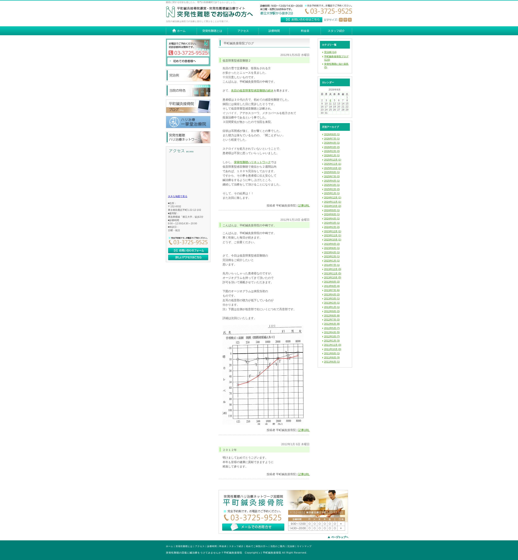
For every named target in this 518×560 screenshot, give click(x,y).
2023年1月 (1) (332, 260)
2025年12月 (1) (332, 159)
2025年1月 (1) (332, 193)
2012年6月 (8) (332, 324)
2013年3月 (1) (332, 298)
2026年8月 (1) (332, 134)
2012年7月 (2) (332, 319)
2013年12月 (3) (332, 269)
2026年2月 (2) (332, 151)
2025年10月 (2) (332, 168)
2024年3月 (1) (332, 222)
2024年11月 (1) (332, 201)
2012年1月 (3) (332, 340)
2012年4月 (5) (332, 332)
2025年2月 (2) (332, 189)
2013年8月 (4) (332, 286)
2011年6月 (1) (332, 361)
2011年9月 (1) (332, 353)
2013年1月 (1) (332, 307)
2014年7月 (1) (332, 265)
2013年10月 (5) (332, 277)
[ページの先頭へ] (340, 537)
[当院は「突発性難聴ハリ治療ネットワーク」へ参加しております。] (188, 142)
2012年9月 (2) (332, 311)
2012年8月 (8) (332, 315)
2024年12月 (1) (332, 197)
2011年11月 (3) (332, 345)
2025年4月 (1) (332, 180)
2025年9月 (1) (332, 172)
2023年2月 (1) (332, 256)
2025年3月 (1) (332, 185)
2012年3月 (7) (332, 336)
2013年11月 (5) (332, 273)
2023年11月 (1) (332, 235)
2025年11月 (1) (332, 164)
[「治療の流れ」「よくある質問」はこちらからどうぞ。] (188, 65)
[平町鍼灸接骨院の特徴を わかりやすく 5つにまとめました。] (188, 95)
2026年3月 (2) (332, 147)
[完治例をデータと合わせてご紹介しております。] (188, 80)
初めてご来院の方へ (257, 546)
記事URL (304, 205)
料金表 (223, 546)
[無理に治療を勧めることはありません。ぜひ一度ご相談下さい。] (283, 532)
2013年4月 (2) (332, 294)
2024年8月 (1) (332, 214)
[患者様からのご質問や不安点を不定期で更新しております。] (188, 112)
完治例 (291, 546)
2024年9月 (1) (332, 210)
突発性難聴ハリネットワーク (252, 162)
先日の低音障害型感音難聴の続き (252, 90)
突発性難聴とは (184, 546)
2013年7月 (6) (332, 290)
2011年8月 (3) (332, 357)
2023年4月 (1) (332, 252)
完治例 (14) (330, 52)
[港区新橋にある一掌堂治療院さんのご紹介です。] (188, 127)
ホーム (169, 546)
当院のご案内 (277, 546)
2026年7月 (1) (332, 138)
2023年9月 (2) (332, 244)
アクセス (200, 546)
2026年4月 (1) (332, 143)
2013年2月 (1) (332, 302)
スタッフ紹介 (236, 546)
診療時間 (212, 546)
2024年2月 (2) (332, 227)
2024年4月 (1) (332, 218)
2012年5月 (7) (332, 328)
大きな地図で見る (177, 196)
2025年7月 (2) (332, 176)
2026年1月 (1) (332, 155)
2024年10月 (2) (332, 206)
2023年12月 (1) (332, 231)
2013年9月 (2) (332, 281)
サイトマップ (304, 546)
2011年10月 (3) (332, 349)
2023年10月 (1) (332, 239)
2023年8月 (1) (332, 248)
